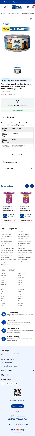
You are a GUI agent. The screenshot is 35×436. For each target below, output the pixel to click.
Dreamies (21, 289)
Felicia (20, 282)
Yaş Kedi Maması (6, 234)
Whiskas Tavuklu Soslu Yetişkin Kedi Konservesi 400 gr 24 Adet (25, 209)
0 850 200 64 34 (17, 419)
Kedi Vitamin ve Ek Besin (25, 252)
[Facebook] (2, 383)
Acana (20, 280)
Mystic (3, 282)
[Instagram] (11, 383)
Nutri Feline (4, 296)
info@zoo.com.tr (17, 406)
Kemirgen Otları (5, 264)
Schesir (20, 296)
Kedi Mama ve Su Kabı (7, 250)
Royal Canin (21, 273)
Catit (2, 305)
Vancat (3, 298)
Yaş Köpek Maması (23, 234)
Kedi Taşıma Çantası (6, 241)
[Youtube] (16, 383)
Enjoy (19, 291)
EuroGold (3, 294)
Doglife (20, 305)
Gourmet (20, 287)
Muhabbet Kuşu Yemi (24, 262)
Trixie (2, 280)
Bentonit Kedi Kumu (6, 255)
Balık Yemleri (21, 246)
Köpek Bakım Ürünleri (24, 243)
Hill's (19, 275)
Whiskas (3, 284)
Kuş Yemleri (4, 246)
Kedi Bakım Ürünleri (6, 243)
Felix (19, 284)
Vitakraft (20, 298)
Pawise (3, 303)
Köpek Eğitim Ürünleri (7, 252)
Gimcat (3, 287)
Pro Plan (3, 273)
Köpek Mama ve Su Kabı (25, 250)
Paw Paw (3, 275)
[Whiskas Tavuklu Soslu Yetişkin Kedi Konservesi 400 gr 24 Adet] (26, 197)
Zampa (3, 301)
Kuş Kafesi (21, 255)
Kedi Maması (4, 232)
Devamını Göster (17, 155)
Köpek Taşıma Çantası (24, 241)
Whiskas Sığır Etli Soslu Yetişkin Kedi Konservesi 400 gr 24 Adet (8, 209)
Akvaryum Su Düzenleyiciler (8, 259)
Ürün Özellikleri (8, 117)
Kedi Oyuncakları (5, 239)
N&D (2, 277)
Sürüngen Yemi (22, 259)
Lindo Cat (21, 277)
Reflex (2, 289)
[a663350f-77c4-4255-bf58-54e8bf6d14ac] (17, 393)
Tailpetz (20, 301)
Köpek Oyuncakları (23, 239)
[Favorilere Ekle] (31, 19)
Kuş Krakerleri (5, 257)
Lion (2, 291)
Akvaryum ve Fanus (6, 262)
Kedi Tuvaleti (21, 248)
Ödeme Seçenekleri (10, 162)
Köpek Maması (22, 232)
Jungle (20, 294)
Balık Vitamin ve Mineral (24, 257)
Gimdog (20, 303)
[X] (7, 383)
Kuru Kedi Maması (6, 236)
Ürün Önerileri (8, 168)
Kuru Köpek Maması (24, 236)
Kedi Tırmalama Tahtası (7, 248)
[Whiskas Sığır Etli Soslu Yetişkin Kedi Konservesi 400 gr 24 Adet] (9, 197)
